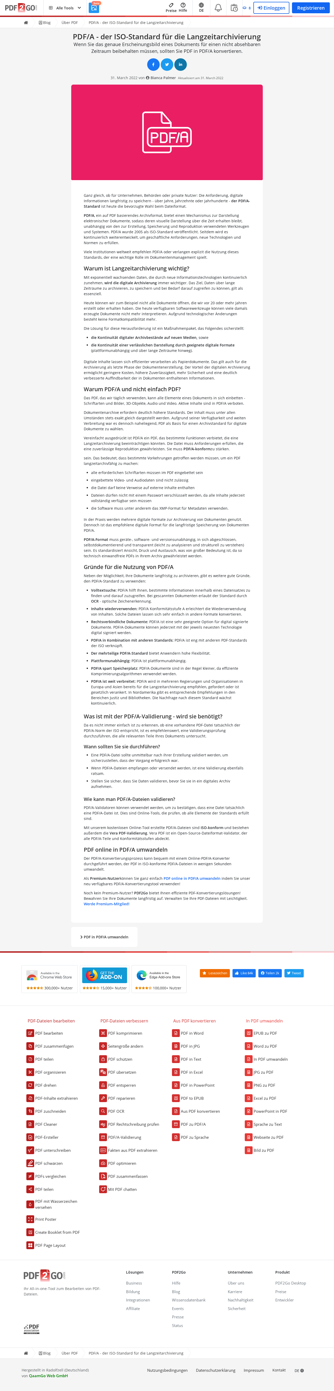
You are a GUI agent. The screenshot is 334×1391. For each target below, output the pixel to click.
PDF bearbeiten (49, 1033)
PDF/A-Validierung (124, 1137)
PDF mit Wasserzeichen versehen (56, 1204)
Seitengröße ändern (125, 1046)
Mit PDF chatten (122, 1189)
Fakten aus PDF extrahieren (132, 1150)
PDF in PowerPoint (197, 1085)
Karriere (235, 1291)
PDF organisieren (50, 1072)
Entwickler (284, 1300)
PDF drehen (45, 1085)
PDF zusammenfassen (128, 1176)
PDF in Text (191, 1059)
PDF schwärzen (49, 1163)
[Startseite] (26, 22)
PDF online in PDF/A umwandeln (192, 878)
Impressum (254, 1370)
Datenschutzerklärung (215, 1370)
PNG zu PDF (264, 1085)
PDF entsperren (122, 1085)
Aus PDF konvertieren (200, 1111)
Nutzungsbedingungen (167, 1370)
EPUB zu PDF (265, 1033)
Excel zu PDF (265, 1098)
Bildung (133, 1291)
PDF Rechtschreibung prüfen (133, 1124)
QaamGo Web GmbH (48, 1375)
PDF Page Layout (50, 1245)
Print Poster (45, 1219)
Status (177, 1325)
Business (134, 1283)
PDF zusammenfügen (54, 1046)
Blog (46, 22)
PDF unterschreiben (53, 1150)
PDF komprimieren (125, 1033)
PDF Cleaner (46, 1124)
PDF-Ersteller (46, 1137)
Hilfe (183, 10)
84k (247, 973)
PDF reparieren (121, 1098)
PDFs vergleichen (50, 1176)
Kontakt (279, 1370)
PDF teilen (44, 1059)
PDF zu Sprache (195, 1137)
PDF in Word (192, 1033)
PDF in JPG (190, 1046)
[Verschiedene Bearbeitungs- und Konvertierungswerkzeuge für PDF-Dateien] (24, 8)
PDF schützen (120, 1059)
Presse (178, 1316)
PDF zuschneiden (50, 1111)
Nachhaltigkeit (240, 1300)
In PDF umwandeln (271, 1059)
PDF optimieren (122, 1163)
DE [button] (201, 10)
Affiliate (133, 1308)
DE (297, 1370)
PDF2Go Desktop (290, 1283)
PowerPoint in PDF (270, 1111)
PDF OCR (116, 1111)
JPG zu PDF (263, 1072)
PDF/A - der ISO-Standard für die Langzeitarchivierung (136, 22)
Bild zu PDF (264, 1150)
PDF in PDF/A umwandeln (105, 936)
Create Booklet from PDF (57, 1232)
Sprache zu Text (268, 1124)
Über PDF (70, 22)
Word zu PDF (265, 1046)
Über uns (236, 1283)
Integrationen (138, 1300)
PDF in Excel (192, 1072)
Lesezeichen (217, 973)
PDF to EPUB (192, 1098)
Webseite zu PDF (269, 1137)
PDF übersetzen (122, 1072)
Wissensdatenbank (189, 1300)
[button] (65, 8)
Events (178, 1308)
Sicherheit (237, 1308)
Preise (171, 10)
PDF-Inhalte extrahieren (56, 1098)
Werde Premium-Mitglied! (106, 903)
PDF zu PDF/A (193, 1124)
